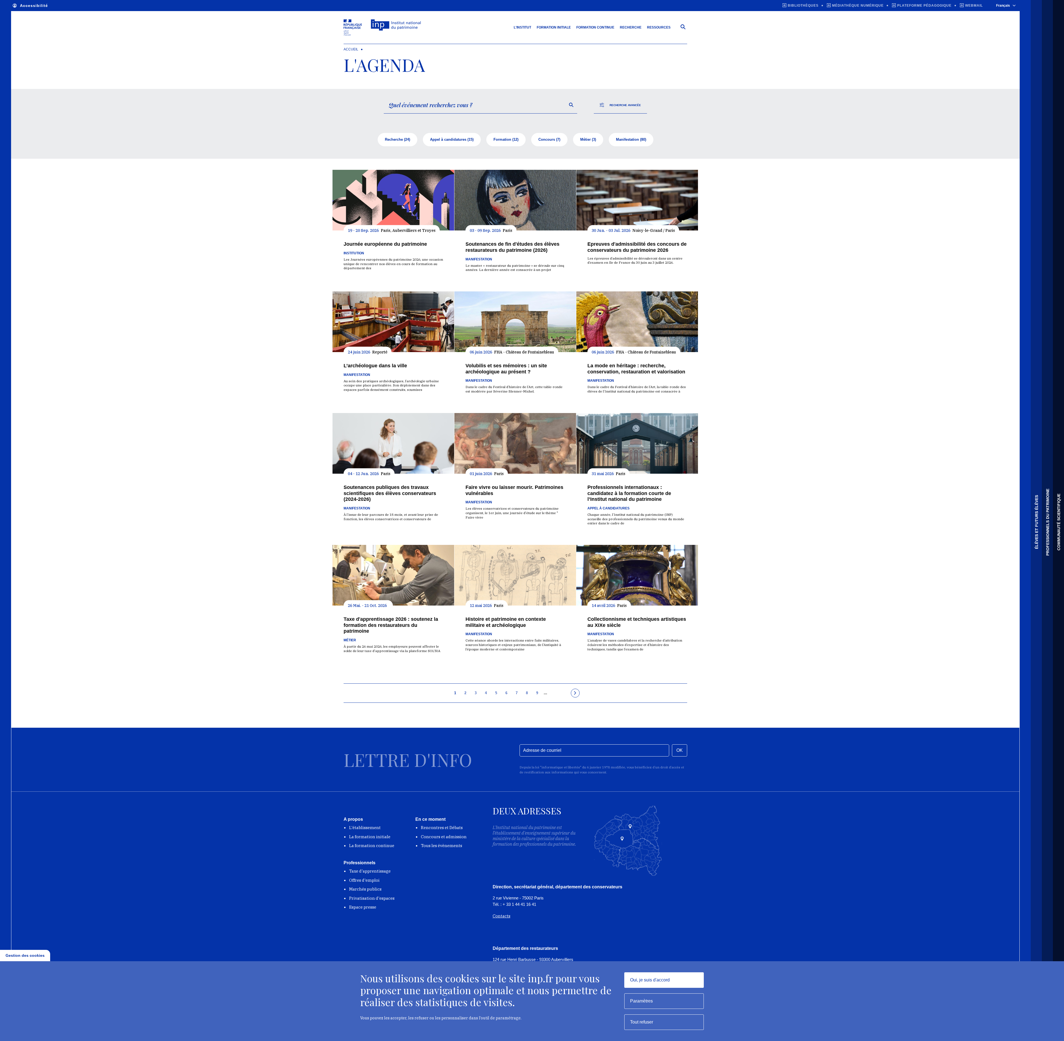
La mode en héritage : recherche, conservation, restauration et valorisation (636, 369)
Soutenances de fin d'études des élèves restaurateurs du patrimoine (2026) (512, 247)
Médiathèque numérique (858, 5)
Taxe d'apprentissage (370, 871)
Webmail (974, 5)
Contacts (501, 916)
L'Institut (522, 27)
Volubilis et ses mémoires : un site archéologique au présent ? (506, 369)
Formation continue (595, 27)
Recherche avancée (625, 105)
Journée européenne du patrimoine (385, 244)
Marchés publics (365, 889)
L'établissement (365, 827)
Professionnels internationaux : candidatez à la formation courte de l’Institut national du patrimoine (629, 493)
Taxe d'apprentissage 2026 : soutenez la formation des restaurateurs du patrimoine (391, 625)
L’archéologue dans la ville (375, 365)
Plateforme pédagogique (924, 5)
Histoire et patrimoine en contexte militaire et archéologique (506, 622)
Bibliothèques (803, 5)
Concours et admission (444, 836)
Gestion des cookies (25, 955)
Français (1003, 5)
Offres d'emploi (364, 880)
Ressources (659, 27)
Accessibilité (34, 5)
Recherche (630, 27)
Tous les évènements (441, 845)
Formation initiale (554, 27)
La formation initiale (369, 836)
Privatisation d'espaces (372, 898)
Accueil (351, 49)
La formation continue (371, 845)
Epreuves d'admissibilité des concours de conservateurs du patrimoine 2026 (637, 247)
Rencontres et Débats (442, 827)
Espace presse (362, 907)
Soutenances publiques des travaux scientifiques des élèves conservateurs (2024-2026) (390, 493)
